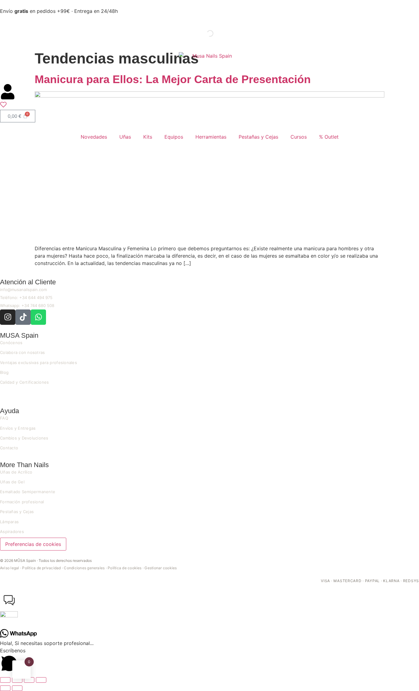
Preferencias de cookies (33, 544)
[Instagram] (7, 317)
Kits (147, 137)
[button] (209, 610)
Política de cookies (125, 568)
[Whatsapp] (38, 317)
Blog (4, 372)
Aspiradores (12, 531)
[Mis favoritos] (3, 106)
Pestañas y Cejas (258, 137)
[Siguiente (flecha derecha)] (17, 688)
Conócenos (11, 342)
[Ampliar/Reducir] (5, 680)
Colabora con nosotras (22, 352)
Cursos (298, 137)
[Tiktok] (23, 317)
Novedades (94, 137)
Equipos (173, 137)
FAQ (4, 418)
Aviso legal (9, 568)
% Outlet (329, 137)
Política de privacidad (41, 568)
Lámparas (9, 521)
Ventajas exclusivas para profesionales (38, 362)
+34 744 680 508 (37, 305)
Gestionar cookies (160, 568)
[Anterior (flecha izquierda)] (5, 688)
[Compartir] (29, 680)
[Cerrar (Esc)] (41, 680)
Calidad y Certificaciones (24, 382)
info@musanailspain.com (23, 289)
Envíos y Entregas (18, 428)
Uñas (125, 137)
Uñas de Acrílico (16, 472)
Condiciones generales (84, 568)
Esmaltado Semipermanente (27, 491)
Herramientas (210, 137)
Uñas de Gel (12, 481)
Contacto (9, 447)
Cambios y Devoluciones (24, 438)
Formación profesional (22, 501)
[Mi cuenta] (7, 91)
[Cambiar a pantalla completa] (17, 680)
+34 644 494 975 (35, 297)
